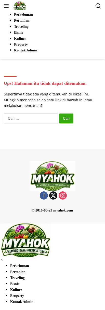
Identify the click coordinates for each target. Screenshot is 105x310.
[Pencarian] (98, 6)
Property (17, 296)
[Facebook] (44, 195)
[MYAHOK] (19, 6)
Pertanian (17, 272)
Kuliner (16, 290)
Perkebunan (19, 266)
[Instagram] (63, 195)
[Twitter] (53, 195)
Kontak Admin (21, 302)
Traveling (17, 278)
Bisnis (14, 284)
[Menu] (7, 6)
